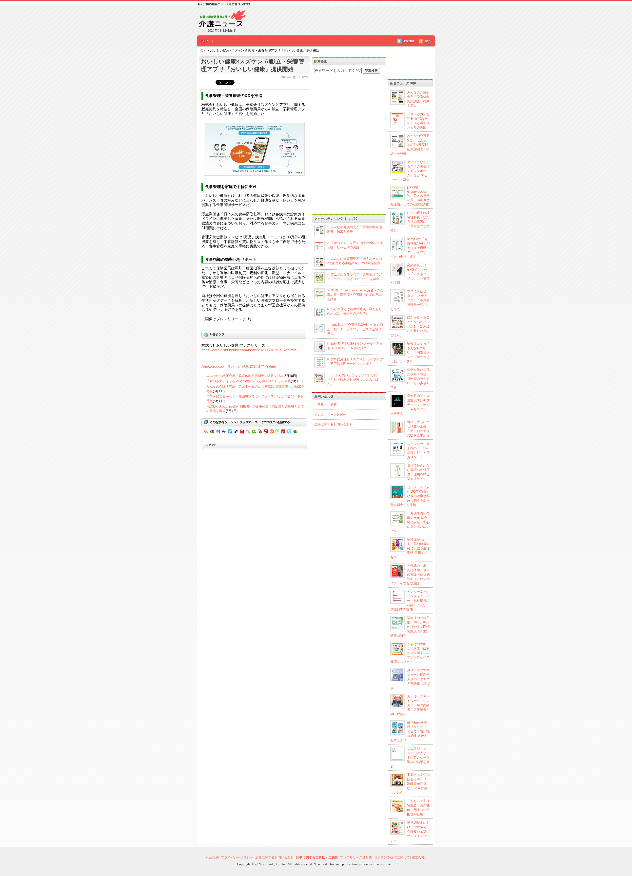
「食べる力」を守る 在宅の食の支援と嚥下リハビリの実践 (248, 381)
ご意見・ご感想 (325, 405)
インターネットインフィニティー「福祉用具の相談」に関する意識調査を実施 (410, 600)
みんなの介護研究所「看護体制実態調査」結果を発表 (244, 376)
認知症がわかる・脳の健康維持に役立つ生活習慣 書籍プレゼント (410, 548)
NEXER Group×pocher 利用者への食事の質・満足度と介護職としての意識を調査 (355, 294)
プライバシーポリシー (237, 857)
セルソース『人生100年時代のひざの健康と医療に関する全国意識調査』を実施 (410, 496)
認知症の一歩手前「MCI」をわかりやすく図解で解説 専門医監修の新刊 (410, 626)
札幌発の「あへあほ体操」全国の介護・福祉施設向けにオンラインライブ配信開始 (410, 574)
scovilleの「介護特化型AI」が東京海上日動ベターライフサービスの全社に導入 (355, 329)
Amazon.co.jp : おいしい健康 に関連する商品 (238, 366)
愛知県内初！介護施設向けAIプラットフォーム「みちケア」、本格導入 (410, 404)
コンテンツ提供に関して (392, 857)
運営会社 (418, 857)
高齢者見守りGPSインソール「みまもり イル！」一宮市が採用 (410, 274)
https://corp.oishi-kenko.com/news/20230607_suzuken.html (249, 350)
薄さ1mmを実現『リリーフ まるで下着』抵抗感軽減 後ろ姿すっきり (410, 731)
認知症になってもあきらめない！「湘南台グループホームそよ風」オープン (410, 352)
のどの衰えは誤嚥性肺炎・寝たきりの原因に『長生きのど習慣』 (410, 221)
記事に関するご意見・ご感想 (317, 857)
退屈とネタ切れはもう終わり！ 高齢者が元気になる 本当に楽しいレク (410, 783)
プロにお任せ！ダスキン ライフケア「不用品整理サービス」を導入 (410, 300)
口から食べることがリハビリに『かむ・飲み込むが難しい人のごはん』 (352, 379)
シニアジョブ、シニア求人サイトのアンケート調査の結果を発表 (410, 757)
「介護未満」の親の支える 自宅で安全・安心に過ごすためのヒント (410, 522)
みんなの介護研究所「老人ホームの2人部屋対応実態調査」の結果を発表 (410, 144)
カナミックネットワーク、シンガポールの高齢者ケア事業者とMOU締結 (410, 705)
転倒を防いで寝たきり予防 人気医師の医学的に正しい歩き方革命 (410, 378)
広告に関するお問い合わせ (333, 424)
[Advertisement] (338, 21)
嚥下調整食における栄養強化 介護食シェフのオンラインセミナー (410, 831)
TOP (202, 50)
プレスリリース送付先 (330, 414)
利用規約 (212, 857)
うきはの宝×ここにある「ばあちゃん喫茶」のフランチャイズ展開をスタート (410, 653)
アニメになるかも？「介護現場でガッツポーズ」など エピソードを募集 (410, 171)
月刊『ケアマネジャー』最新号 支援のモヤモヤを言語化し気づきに (410, 679)
